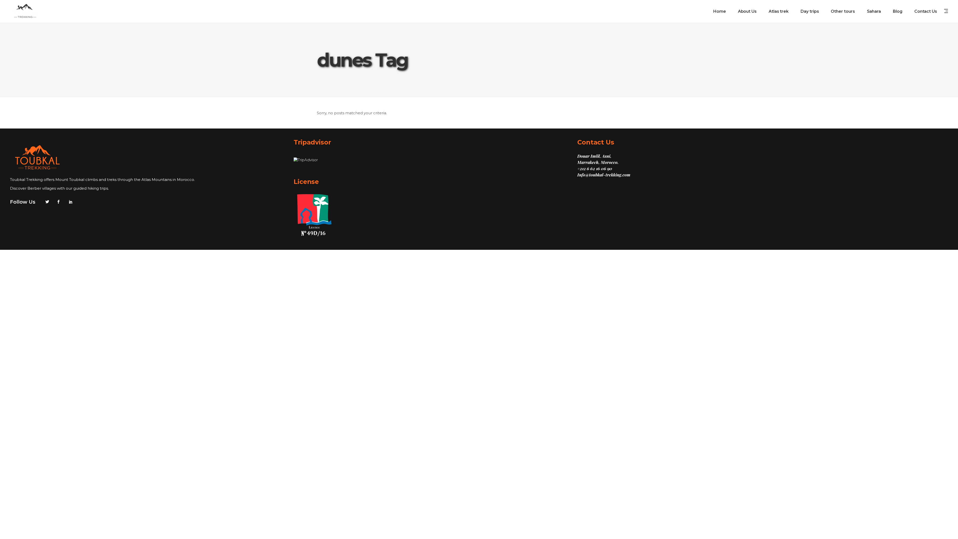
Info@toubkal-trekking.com (603, 174)
